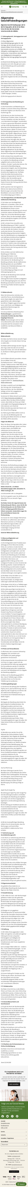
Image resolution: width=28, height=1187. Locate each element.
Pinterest (17, 1116)
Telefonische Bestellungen (20, 2)
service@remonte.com (11, 366)
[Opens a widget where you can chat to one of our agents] (21, 1184)
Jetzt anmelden (14, 1084)
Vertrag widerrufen (14, 1171)
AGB (7, 1182)
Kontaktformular (5, 1123)
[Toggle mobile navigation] (2, 7)
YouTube (7, 1116)
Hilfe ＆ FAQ (4, 1128)
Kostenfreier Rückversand (7, 2)
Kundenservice (5, 1125)
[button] (23, 6)
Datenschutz (12, 1182)
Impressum (20, 1182)
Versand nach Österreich (8, 1)
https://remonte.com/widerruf (13, 398)
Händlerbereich (14, 3)
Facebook (2, 1116)
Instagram (12, 1116)
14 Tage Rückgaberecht (20, 1)
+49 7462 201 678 (16, 1156)
